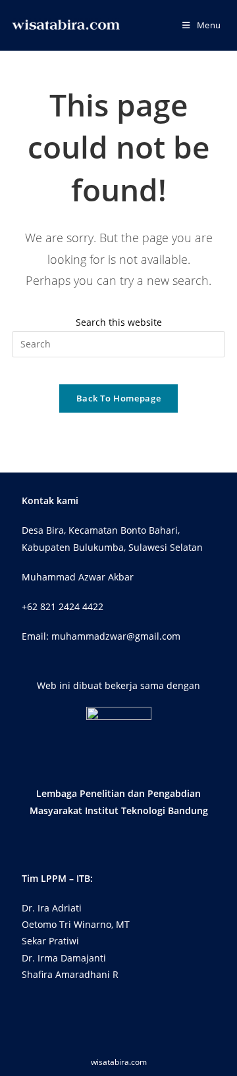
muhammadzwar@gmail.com (115, 636)
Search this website (119, 322)
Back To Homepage (118, 398)
